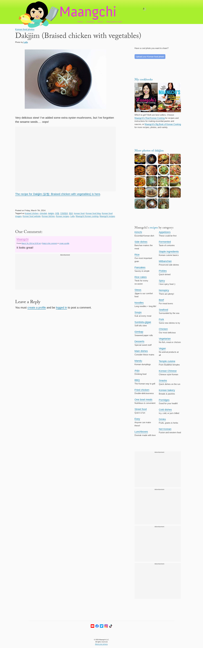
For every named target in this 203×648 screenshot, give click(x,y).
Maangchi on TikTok (110, 626)
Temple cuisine (167, 361)
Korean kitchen (48, 216)
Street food (141, 409)
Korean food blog (93, 213)
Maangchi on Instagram (106, 626)
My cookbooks (144, 79)
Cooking (90, 22)
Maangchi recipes (107, 216)
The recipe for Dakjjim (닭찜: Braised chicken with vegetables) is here (57, 194)
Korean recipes (62, 216)
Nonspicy (164, 290)
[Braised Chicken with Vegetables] (151, 197)
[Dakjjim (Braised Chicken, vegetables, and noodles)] (140, 163)
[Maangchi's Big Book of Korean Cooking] (169, 98)
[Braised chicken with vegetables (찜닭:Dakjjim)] (151, 174)
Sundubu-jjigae (143, 322)
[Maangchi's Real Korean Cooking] (146, 98)
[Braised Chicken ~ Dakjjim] (175, 197)
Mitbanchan (165, 261)
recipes (154, 228)
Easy (137, 418)
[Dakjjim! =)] (163, 208)
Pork (161, 319)
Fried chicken (142, 390)
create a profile (64, 243)
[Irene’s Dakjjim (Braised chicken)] (175, 185)
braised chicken (32, 213)
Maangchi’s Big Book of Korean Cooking (163, 124)
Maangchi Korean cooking (87, 216)
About (100, 22)
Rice (137, 254)
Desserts (139, 341)
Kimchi (138, 232)
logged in (61, 307)
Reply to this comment (49, 243)
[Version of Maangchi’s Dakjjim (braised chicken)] (140, 197)
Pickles (163, 271)
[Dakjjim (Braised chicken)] (151, 208)
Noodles (139, 302)
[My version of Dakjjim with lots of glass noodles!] (140, 185)
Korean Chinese (168, 371)
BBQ (137, 380)
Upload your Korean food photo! (150, 56)
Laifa (25, 42)
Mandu (138, 360)
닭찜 (57, 213)
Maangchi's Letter (114, 22)
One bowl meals (143, 399)
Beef (161, 300)
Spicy (162, 280)
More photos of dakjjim (149, 150)
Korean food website (32, 216)
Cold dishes (165, 409)
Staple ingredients (169, 251)
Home (80, 22)
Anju (137, 370)
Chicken (163, 329)
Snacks (163, 380)
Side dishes (141, 241)
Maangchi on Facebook (97, 626)
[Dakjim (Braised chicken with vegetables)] (140, 174)
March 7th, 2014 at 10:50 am (31, 243)
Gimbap (139, 331)
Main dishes (141, 351)
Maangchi (22, 239)
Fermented (165, 241)
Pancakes (140, 267)
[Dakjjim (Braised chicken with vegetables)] (151, 163)
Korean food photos (24, 29)
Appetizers (165, 232)
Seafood (163, 309)
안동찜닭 (64, 213)
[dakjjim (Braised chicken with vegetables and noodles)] (151, 185)
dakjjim (51, 213)
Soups (138, 312)
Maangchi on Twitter (101, 626)
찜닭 (71, 213)
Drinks (162, 419)
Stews (138, 290)
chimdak (43, 213)
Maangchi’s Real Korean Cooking (150, 118)
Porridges (164, 400)
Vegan (162, 348)
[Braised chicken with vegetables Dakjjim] (163, 163)
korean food (79, 213)
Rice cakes (141, 277)
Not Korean (165, 429)
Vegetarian (165, 338)
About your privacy (101, 644)
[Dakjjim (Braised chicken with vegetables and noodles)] (175, 163)
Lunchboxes (141, 431)
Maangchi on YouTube (92, 626)
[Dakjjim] (175, 174)
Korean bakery (167, 390)
